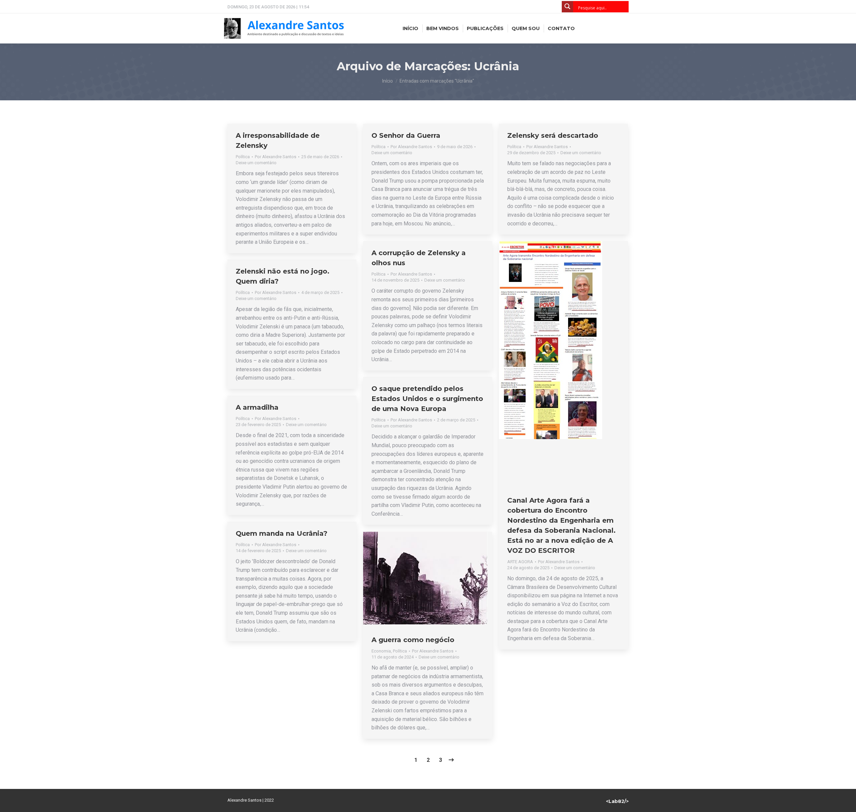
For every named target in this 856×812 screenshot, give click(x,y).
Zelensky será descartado (552, 135)
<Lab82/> (617, 801)
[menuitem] (410, 28)
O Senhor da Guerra (405, 135)
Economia (381, 650)
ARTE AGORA (520, 561)
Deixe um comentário (256, 162)
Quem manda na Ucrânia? (281, 533)
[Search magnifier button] (567, 6)
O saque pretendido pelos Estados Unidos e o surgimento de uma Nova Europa (427, 399)
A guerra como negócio (412, 640)
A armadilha (257, 407)
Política (243, 156)
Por (275, 156)
